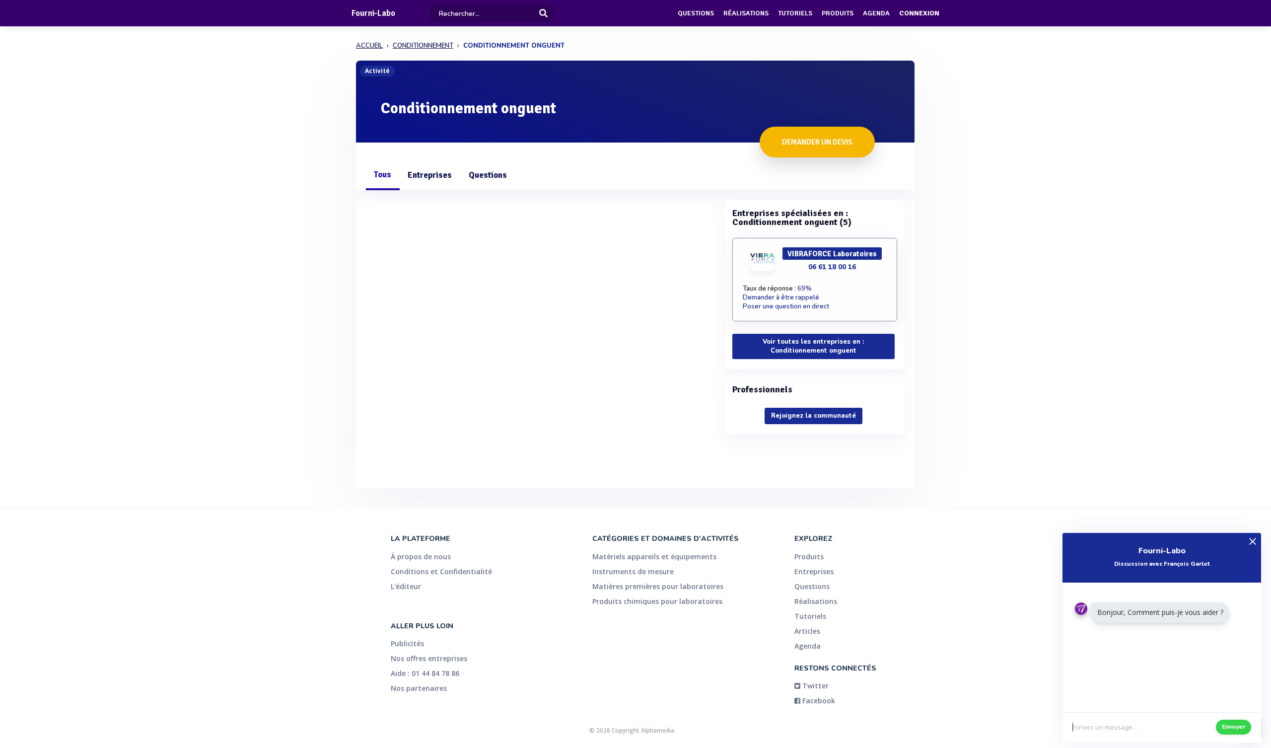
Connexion (919, 13)
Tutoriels (795, 13)
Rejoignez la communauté (813, 415)
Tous (382, 174)
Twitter (814, 685)
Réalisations (746, 13)
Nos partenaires (419, 688)
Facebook (817, 700)
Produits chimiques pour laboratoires (657, 601)
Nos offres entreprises (429, 658)
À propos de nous (421, 556)
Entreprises (430, 175)
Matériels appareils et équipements (654, 556)
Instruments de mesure (633, 571)
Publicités (407, 643)
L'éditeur (406, 586)
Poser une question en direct (786, 306)
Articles (807, 631)
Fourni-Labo (373, 13)
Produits (837, 13)
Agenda (876, 13)
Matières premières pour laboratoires (657, 586)
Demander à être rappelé (781, 297)
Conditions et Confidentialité (441, 571)
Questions (696, 13)
